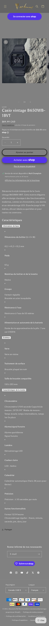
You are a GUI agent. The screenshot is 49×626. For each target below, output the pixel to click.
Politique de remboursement (33, 612)
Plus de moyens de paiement (24, 166)
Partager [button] (8, 529)
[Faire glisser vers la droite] (30, 102)
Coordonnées (35, 620)
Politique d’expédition (20, 620)
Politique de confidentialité (16, 616)
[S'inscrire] (39, 554)
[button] (5, 6)
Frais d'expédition (8, 125)
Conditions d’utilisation (37, 616)
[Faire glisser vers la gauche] (19, 102)
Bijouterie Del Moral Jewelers (19, 609)
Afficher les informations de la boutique (22, 180)
